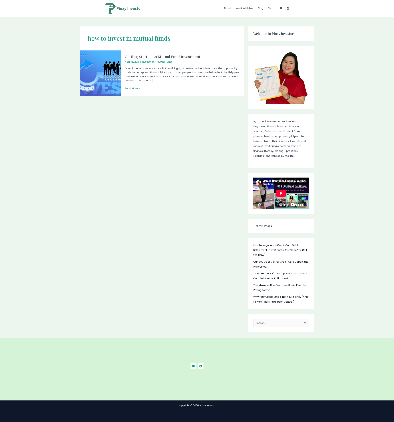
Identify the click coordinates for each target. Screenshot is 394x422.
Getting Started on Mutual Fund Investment (162, 56)
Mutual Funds (165, 62)
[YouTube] (281, 8)
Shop (271, 8)
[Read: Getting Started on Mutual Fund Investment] (100, 73)
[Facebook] (288, 8)
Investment (149, 62)
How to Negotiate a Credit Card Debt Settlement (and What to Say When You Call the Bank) (280, 250)
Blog (260, 8)
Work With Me (244, 8)
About (227, 8)
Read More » (132, 88)
